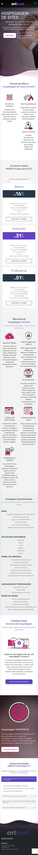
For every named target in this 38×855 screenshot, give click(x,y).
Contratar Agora (10, 749)
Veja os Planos (26, 35)
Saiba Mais (9, 35)
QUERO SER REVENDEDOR (19, 682)
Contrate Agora (19, 219)
